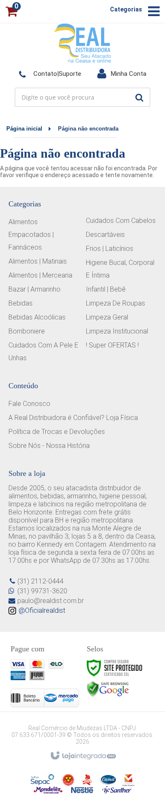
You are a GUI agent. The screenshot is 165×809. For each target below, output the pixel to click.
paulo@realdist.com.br (50, 601)
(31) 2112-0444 (40, 581)
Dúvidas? (50, 73)
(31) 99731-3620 (42, 591)
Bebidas (20, 303)
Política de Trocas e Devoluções (56, 432)
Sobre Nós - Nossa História (49, 446)
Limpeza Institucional (117, 331)
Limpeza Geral (107, 317)
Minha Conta (121, 73)
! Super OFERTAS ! (112, 345)
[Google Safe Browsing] (108, 688)
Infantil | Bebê (106, 289)
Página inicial (24, 128)
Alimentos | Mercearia (40, 275)
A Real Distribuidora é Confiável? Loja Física (73, 418)
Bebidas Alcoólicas (37, 317)
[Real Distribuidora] (82, 42)
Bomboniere (26, 331)
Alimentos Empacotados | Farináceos (31, 234)
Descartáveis (105, 235)
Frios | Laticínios (109, 249)
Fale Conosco (29, 404)
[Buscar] (139, 97)
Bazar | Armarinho (34, 289)
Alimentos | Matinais (37, 261)
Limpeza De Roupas (115, 303)
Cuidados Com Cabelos (121, 221)
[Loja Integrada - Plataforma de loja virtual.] (83, 756)
